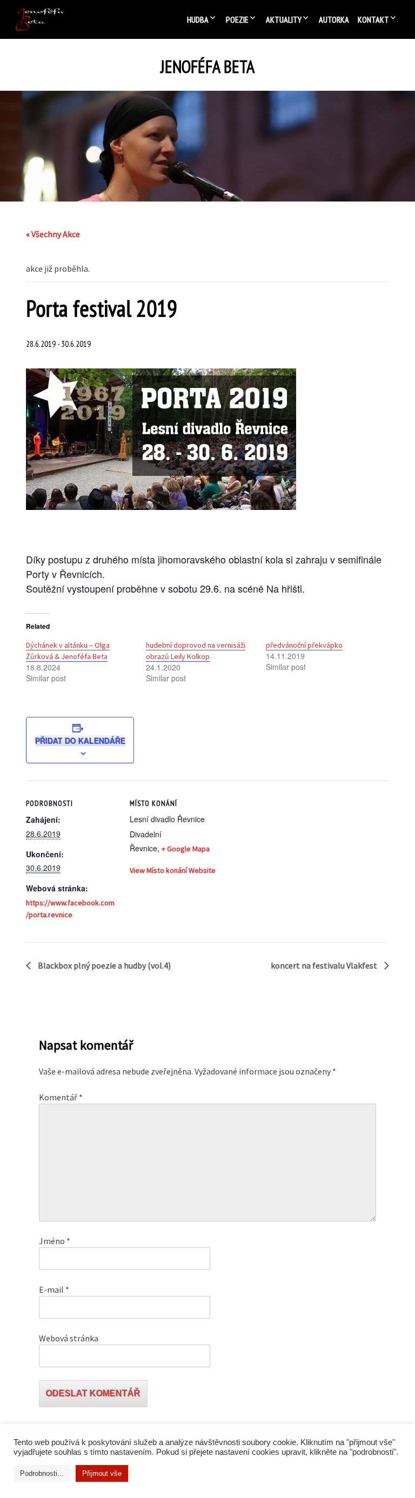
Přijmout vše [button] (102, 1473)
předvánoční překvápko (304, 645)
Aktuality (284, 19)
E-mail (54, 1289)
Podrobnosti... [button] (42, 1473)
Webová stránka (68, 1338)
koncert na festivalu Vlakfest (325, 965)
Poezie (237, 19)
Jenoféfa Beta (207, 67)
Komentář (61, 1097)
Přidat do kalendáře (80, 740)
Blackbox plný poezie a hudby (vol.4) (103, 965)
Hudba (198, 19)
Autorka (334, 19)
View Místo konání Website (173, 870)
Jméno (54, 1240)
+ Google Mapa (186, 849)
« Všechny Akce (53, 234)
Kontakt (373, 19)
